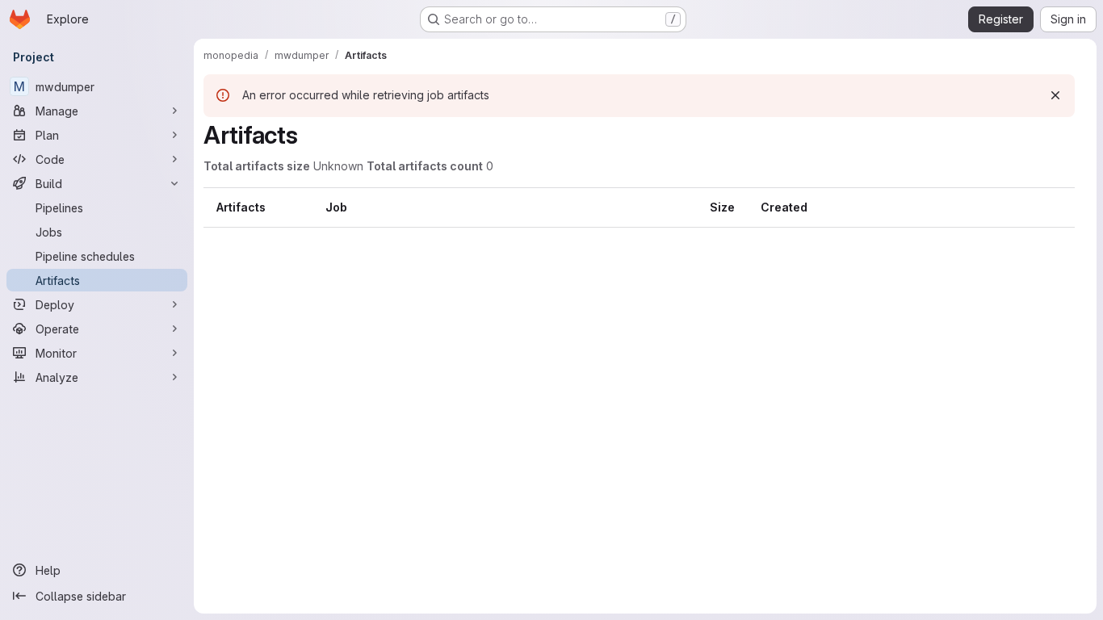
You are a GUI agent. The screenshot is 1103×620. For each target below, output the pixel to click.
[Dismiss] (1055, 95)
